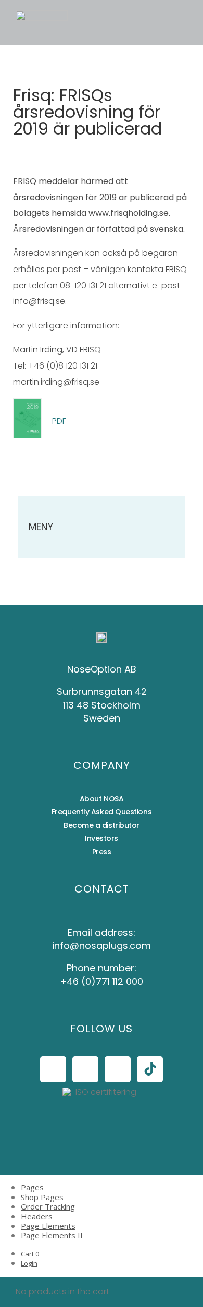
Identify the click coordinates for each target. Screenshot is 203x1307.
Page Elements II (52, 1235)
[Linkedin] (118, 1069)
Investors (101, 838)
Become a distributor (101, 825)
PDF (59, 421)
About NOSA (102, 798)
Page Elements (48, 1225)
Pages (32, 1187)
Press (101, 852)
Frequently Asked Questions (101, 812)
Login (29, 1263)
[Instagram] (85, 1069)
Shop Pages (42, 1197)
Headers (37, 1216)
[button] (95, 22)
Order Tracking (48, 1206)
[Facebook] (53, 1069)
